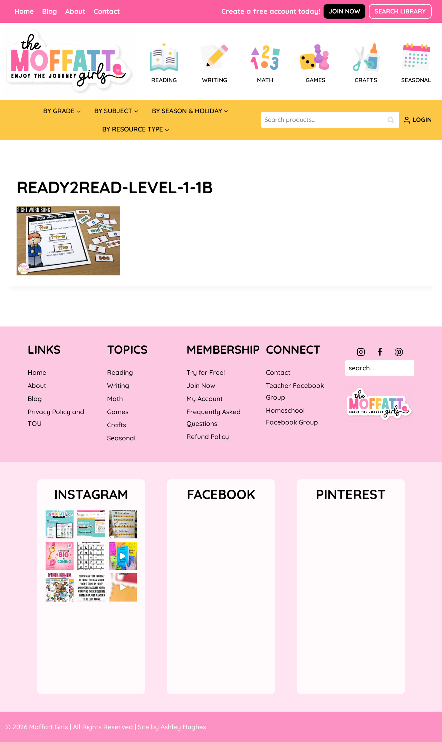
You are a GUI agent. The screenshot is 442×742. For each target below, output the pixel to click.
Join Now (344, 11)
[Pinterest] (399, 352)
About (75, 11)
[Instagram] (361, 352)
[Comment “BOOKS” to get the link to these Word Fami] (123, 556)
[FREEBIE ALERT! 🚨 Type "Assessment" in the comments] (91, 556)
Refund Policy (207, 436)
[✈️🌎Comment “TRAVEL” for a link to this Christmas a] (123, 587)
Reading (120, 372)
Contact (107, 11)
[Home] (69, 61)
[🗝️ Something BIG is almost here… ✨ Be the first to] (60, 556)
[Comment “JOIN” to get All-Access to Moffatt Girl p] (91, 524)
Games (117, 412)
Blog (49, 11)
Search (392, 120)
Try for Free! (205, 372)
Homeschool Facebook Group (292, 416)
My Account (204, 398)
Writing (118, 385)
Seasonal (121, 438)
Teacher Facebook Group (295, 391)
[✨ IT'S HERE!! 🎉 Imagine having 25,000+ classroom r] (60, 524)
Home (24, 11)
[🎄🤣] (91, 587)
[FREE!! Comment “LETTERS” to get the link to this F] (123, 524)
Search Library (400, 11)
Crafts (116, 425)
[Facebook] (380, 352)
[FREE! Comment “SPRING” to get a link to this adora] (60, 587)
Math (115, 398)
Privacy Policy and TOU (56, 418)
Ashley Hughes (183, 727)
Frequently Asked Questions (213, 418)
